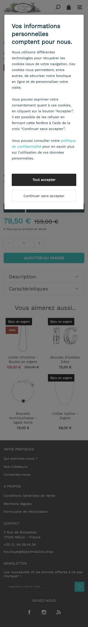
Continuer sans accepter (44, 196)
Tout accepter (44, 180)
